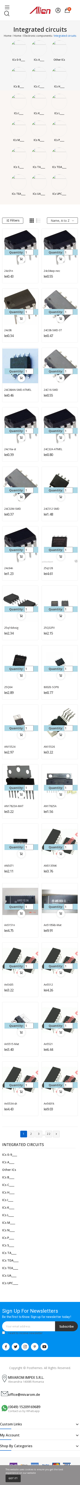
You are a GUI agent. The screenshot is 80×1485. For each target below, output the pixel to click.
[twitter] (15, 1346)
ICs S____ (19, 167)
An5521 (48, 1044)
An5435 (8, 984)
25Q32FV (49, 628)
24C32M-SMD (12, 509)
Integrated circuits (23, 1145)
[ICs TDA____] (59, 155)
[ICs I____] (19, 102)
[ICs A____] (39, 48)
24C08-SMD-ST (53, 330)
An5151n (9, 925)
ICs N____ (39, 140)
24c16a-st (10, 449)
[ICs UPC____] (59, 182)
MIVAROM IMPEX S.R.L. (26, 1377)
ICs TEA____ (18, 194)
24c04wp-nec (52, 271)
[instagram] (25, 1346)
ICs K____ (39, 113)
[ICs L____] (59, 102)
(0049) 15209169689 (24, 1406)
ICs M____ (18, 140)
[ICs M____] (19, 128)
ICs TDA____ (59, 167)
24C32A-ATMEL (53, 449)
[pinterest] (34, 1346)
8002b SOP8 (51, 687)
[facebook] (6, 1346)
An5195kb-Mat (52, 925)
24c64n (8, 568)
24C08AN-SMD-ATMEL (17, 390)
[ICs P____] (59, 128)
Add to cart (21, 259)
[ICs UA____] (39, 182)
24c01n (8, 271)
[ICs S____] (19, 155)
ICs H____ (59, 86)
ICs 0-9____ (18, 60)
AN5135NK (50, 866)
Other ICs (59, 60)
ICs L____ (59, 113)
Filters (14, 220)
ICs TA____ (39, 167)
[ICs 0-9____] (19, 48)
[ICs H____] (59, 75)
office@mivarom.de (24, 1394)
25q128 (48, 568)
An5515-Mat (11, 1044)
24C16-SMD (51, 390)
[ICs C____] (39, 75)
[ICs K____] (39, 102)
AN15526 (49, 747)
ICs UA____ (39, 194)
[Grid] (31, 221)
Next (56, 1134)
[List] (38, 221)
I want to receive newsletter (25, 1333)
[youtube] (44, 1346)
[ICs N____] (39, 128)
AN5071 (9, 866)
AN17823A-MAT (13, 806)
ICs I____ (18, 113)
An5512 (48, 984)
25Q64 (8, 687)
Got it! (13, 1478)
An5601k (49, 1103)
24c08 (8, 330)
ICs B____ (19, 86)
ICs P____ (59, 140)
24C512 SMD (51, 509)
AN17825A (50, 806)
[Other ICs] (59, 48)
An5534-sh (10, 1103)
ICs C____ (39, 86)
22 (49, 1134)
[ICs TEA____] (19, 182)
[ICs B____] (19, 75)
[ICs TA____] (39, 155)
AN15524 (9, 747)
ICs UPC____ (59, 194)
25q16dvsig (11, 628)
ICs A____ (39, 60)
